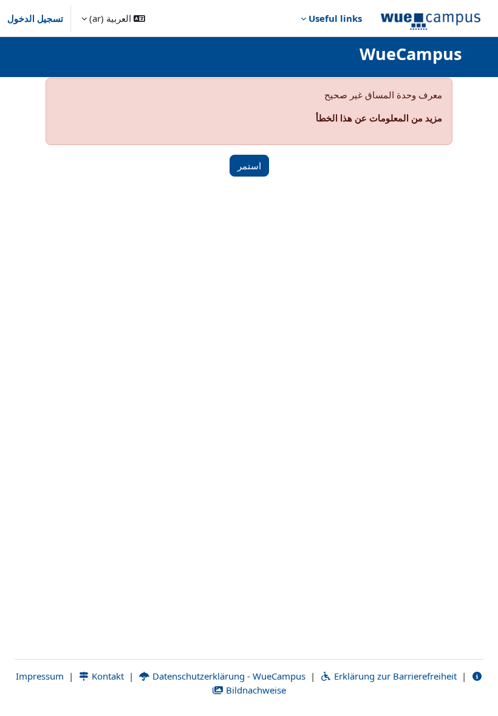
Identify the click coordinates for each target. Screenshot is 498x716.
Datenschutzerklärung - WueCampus (227, 676)
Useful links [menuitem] (335, 18)
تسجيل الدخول (35, 18)
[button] (113, 18)
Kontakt (106, 676)
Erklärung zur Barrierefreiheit (394, 676)
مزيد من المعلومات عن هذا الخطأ (379, 118)
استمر (249, 166)
